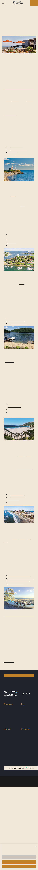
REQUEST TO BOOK (19, 753)
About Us (7, 787)
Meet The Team (9, 790)
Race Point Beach (27, 268)
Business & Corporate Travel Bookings (26, 803)
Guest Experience (10, 814)
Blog (21, 814)
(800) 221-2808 (10, 836)
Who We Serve (9, 793)
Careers (6, 799)
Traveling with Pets (10, 817)
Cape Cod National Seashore (22, 254)
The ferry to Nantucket (16, 262)
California (23, 796)
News (22, 817)
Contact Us (8, 796)
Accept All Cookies (19, 867)
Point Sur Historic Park (16, 440)
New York (23, 787)
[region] (19, 856)
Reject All (19, 862)
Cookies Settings (19, 857)
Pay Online (24, 823)
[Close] (36, 845)
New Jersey (24, 790)
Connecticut (24, 799)
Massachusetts (25, 793)
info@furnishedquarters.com (14, 839)
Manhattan (25, 104)
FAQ (21, 820)
